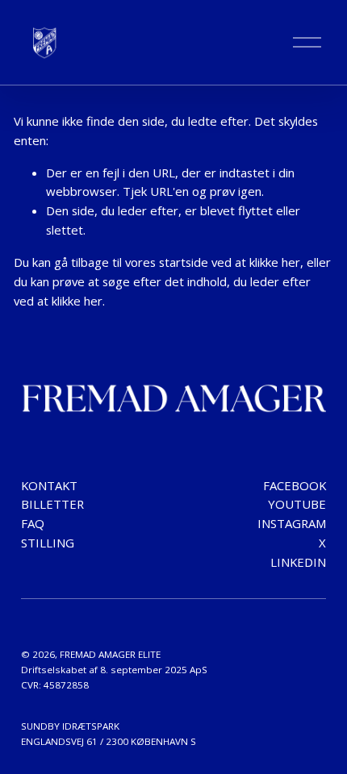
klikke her (274, 262)
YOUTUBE (297, 504)
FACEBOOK (294, 485)
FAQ (32, 523)
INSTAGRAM (291, 523)
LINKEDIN (298, 562)
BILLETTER (52, 504)
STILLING (47, 543)
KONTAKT (49, 485)
